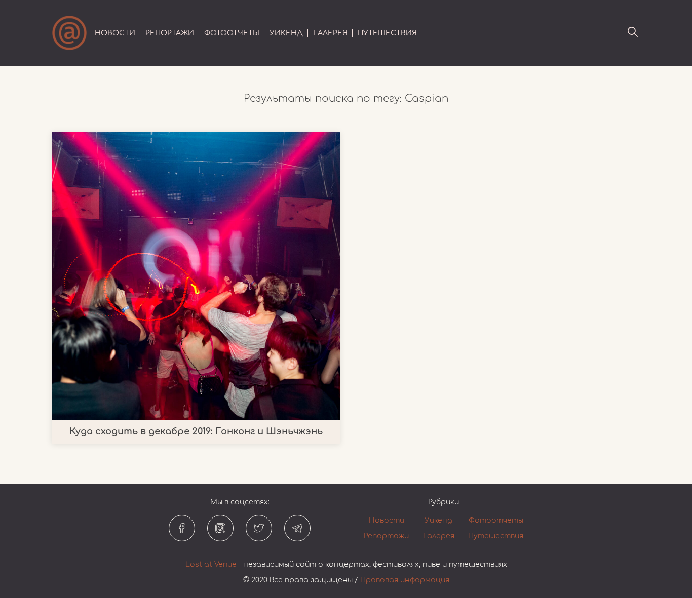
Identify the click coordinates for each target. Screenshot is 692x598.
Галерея (330, 33)
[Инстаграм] (220, 528)
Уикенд (286, 33)
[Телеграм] (297, 528)
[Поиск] (632, 33)
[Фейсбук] (182, 528)
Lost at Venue (211, 564)
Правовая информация (404, 580)
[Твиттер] (259, 528)
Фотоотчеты (231, 33)
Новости (115, 33)
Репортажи (169, 33)
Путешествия (387, 33)
